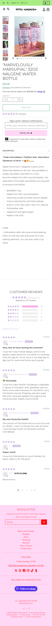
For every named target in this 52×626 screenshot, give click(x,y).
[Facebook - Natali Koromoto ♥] (24, 570)
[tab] (17, 58)
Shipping (6, 87)
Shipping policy (17, 617)
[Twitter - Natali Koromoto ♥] (15, 570)
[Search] (8, 9)
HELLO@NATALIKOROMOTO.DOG (26, 580)
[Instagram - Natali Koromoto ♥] (28, 570)
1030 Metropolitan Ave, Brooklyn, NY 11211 (26, 565)
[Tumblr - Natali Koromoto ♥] (36, 570)
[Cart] (48, 9)
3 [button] (27, 490)
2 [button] (22, 490)
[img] (9, 337)
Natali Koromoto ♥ (19, 613)
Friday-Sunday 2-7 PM (26, 561)
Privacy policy (25, 615)
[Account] (43, 9)
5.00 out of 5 (33, 297)
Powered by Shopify (37, 613)
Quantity (6, 96)
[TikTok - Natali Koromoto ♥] (32, 570)
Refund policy (12, 615)
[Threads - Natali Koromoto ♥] (20, 570)
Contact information (33, 617)
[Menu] (4, 9)
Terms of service (39, 615)
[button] (9, 114)
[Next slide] (46, 58)
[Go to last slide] (13, 58)
